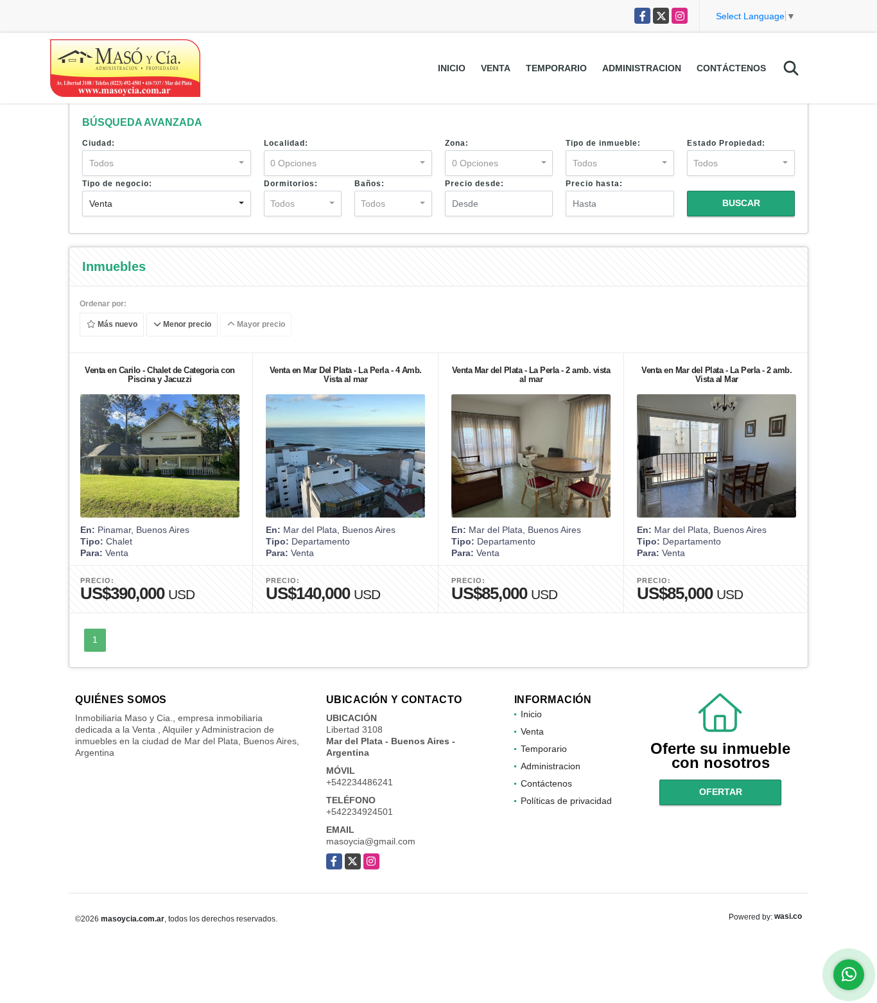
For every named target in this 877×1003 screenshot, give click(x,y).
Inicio (451, 68)
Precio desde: (474, 183)
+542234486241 (359, 782)
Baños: (369, 183)
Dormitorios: (291, 183)
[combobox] (166, 163)
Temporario (556, 68)
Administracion (641, 68)
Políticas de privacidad (566, 801)
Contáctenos (731, 68)
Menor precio (186, 324)
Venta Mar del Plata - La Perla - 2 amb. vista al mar (531, 374)
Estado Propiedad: (726, 143)
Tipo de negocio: (117, 183)
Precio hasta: (594, 183)
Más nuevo (116, 324)
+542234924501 (359, 812)
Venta (495, 68)
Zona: (457, 143)
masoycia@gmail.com (370, 841)
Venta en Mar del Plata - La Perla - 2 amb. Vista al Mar (716, 374)
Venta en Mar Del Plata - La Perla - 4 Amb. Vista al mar (346, 374)
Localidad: (286, 143)
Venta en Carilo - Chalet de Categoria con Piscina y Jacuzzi (160, 374)
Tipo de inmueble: (603, 143)
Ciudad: (98, 143)
